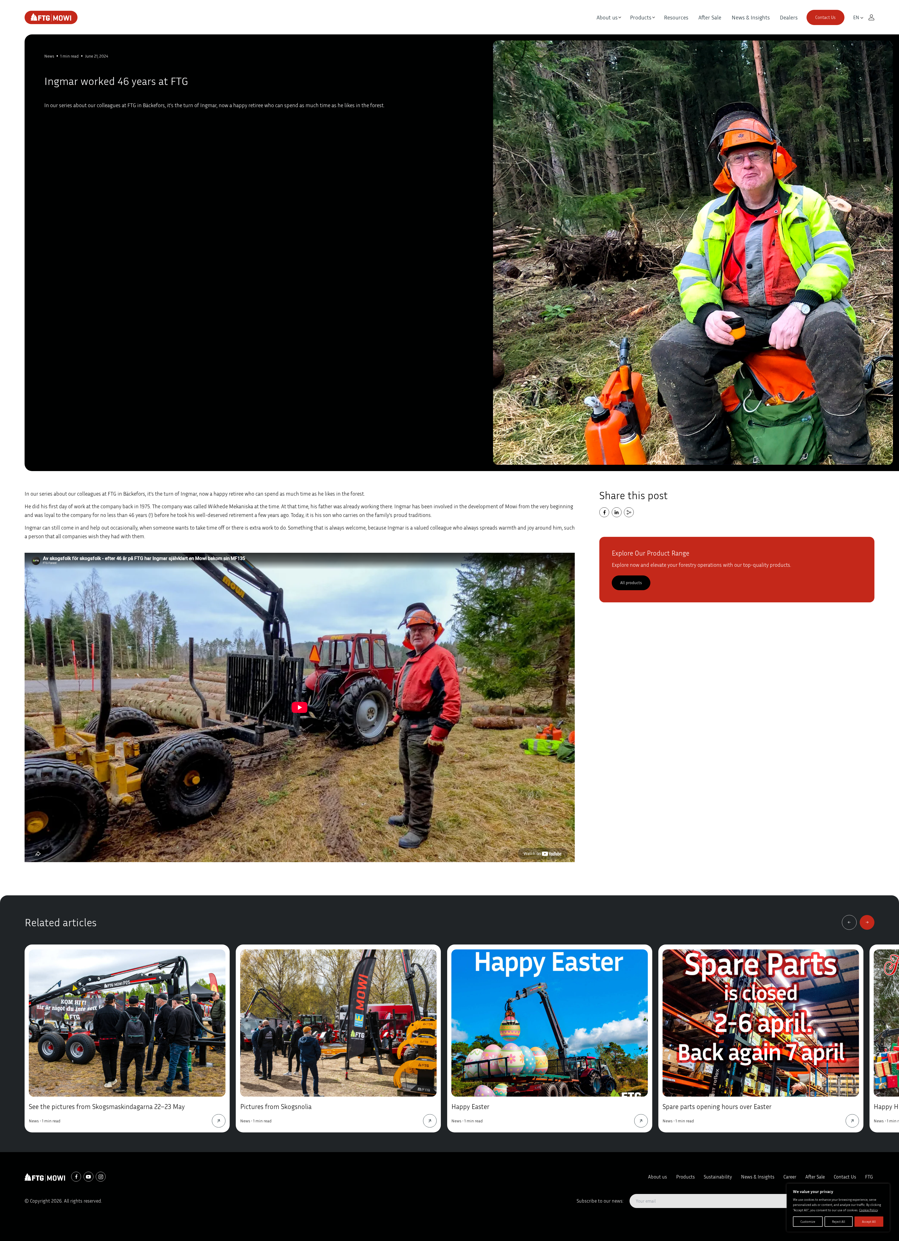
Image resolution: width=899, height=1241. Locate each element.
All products (631, 582)
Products (640, 17)
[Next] (867, 922)
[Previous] (849, 922)
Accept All (869, 1221)
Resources (676, 17)
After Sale (709, 17)
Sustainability (718, 1177)
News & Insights (751, 17)
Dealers (789, 17)
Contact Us (825, 17)
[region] (838, 1208)
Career (789, 1177)
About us (607, 17)
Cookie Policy (868, 1210)
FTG (869, 1177)
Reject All (838, 1221)
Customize (807, 1221)
